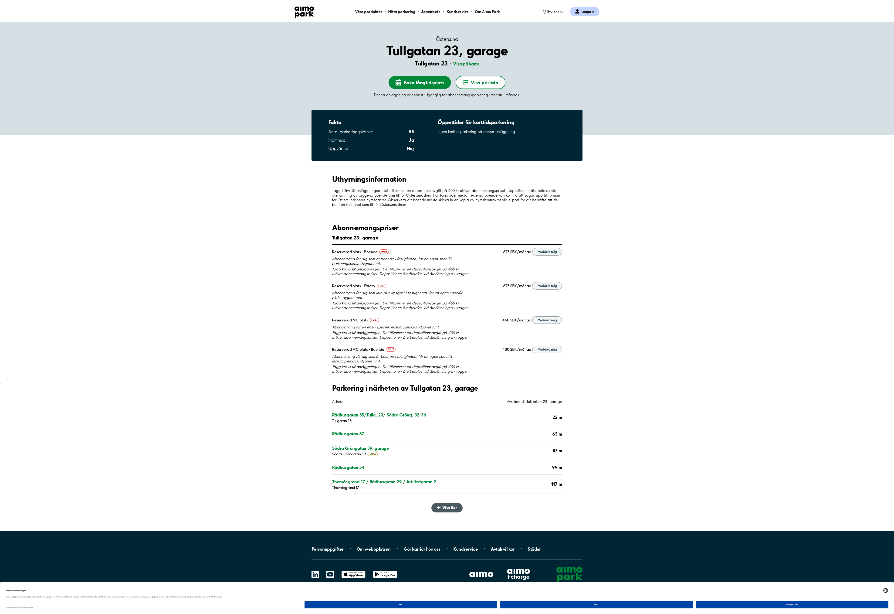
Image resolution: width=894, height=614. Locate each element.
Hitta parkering (401, 11)
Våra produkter (368, 11)
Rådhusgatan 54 (348, 467)
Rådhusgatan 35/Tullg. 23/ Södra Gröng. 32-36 (379, 415)
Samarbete (431, 11)
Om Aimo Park (487, 11)
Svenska (553, 11)
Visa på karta (466, 64)
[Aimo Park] (304, 11)
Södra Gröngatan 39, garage (360, 448)
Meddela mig (547, 252)
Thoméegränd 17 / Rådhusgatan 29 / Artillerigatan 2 (384, 481)
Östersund (447, 39)
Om (373, 549)
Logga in (587, 12)
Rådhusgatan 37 (348, 434)
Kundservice (458, 11)
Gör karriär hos (421, 549)
